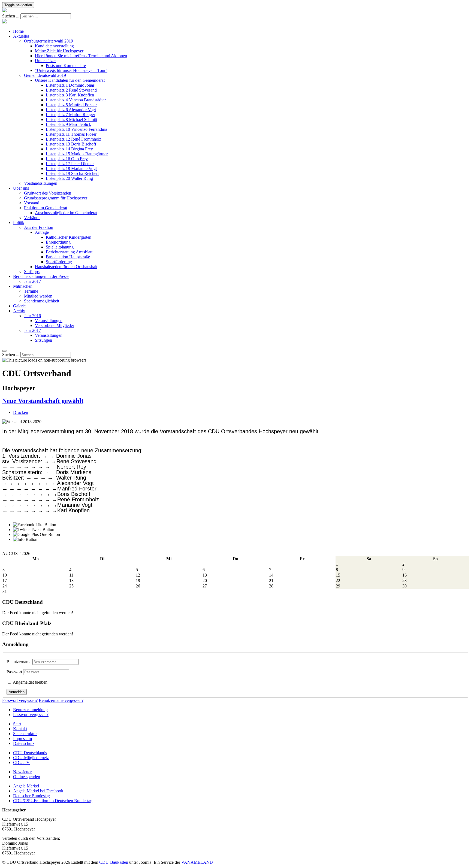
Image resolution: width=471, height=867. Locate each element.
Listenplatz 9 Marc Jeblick (68, 124)
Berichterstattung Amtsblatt (69, 252)
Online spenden (26, 776)
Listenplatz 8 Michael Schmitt (71, 119)
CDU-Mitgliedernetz (31, 757)
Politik (18, 222)
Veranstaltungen (48, 320)
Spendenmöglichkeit (41, 301)
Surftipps (32, 271)
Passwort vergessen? (20, 700)
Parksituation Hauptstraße (68, 256)
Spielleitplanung (60, 247)
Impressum (22, 738)
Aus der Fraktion (38, 227)
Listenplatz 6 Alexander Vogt (71, 109)
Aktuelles (21, 36)
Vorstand (31, 203)
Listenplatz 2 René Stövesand (71, 90)
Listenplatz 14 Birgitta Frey (69, 149)
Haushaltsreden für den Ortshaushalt (66, 266)
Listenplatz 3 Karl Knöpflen (70, 95)
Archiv (19, 310)
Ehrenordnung (58, 242)
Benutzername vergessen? (61, 700)
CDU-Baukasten (113, 862)
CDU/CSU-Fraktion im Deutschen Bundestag (52, 800)
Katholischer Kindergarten (68, 237)
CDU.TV (21, 762)
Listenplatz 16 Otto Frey (67, 158)
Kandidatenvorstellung (54, 46)
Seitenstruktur (25, 733)
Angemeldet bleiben (29, 682)
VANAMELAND (197, 862)
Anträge (42, 232)
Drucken (20, 412)
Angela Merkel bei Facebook (38, 791)
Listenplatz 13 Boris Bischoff (71, 144)
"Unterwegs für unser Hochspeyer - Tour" (71, 70)
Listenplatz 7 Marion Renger (70, 114)
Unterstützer (45, 60)
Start (17, 724)
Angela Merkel (26, 786)
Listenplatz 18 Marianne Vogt (71, 168)
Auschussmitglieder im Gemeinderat (66, 212)
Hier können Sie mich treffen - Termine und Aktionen (81, 55)
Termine (31, 291)
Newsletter (22, 771)
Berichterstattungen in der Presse (41, 276)
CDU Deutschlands (30, 752)
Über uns (21, 188)
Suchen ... (10, 16)
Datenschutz (23, 743)
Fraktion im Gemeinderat (45, 207)
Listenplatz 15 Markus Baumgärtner (77, 153)
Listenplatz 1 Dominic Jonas (70, 85)
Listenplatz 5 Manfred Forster (71, 104)
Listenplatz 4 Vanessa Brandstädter (76, 100)
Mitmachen (22, 286)
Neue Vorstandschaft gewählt (42, 400)
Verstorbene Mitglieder (54, 325)
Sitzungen (43, 340)
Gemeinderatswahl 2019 (45, 75)
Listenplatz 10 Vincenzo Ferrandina (76, 129)
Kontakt (20, 728)
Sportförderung (59, 261)
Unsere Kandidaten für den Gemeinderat (70, 80)
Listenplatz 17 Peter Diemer (70, 163)
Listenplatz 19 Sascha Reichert (72, 173)
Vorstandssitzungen (40, 183)
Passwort (14, 671)
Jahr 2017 (32, 281)
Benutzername (19, 661)
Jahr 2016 (32, 315)
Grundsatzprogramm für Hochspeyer (55, 198)
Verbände (32, 217)
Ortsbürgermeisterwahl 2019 (48, 41)
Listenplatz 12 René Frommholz (73, 139)
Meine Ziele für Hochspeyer (59, 50)
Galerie (19, 306)
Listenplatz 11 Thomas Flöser (71, 134)
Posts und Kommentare (66, 65)
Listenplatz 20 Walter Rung (69, 178)
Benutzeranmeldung (30, 709)
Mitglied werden (38, 296)
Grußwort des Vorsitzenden (47, 193)
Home (18, 31)
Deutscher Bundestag (31, 795)
